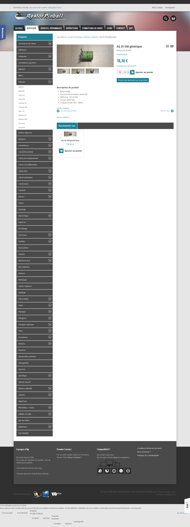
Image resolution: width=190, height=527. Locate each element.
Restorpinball (122, 54)
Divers (21, 203)
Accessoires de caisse (27, 43)
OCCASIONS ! (23, 433)
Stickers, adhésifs (25, 388)
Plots (20, 331)
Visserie (21, 395)
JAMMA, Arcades (24, 414)
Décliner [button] (46, 518)
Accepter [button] (35, 518)
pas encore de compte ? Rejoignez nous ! (45, 7)
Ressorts (21, 350)
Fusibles (21, 241)
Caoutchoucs (23, 145)
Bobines (21, 82)
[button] (182, 519)
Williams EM (22, 119)
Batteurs (21, 69)
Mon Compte (157, 7)
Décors (21, 196)
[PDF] (163, 46)
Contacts (21, 190)
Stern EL (21, 111)
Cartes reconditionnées (27, 164)
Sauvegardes (23, 363)
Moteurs (21, 273)
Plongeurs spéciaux (26, 324)
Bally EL (21, 87)
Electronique (23, 216)
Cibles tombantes (25, 177)
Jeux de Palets (23, 420)
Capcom (21, 95)
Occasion (21, 127)
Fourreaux (22, 235)
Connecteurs (23, 184)
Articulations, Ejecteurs (27, 63)
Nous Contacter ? (75, 457)
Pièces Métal (23, 299)
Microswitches (24, 267)
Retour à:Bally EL (63, 117)
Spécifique (22, 376)
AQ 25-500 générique (70, 140)
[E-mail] (172, 46)
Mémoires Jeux (24, 260)
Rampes (21, 344)
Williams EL (22, 115)
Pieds (20, 305)
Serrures (21, 369)
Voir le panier (173, 18)
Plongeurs (22, 318)
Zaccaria (21, 123)
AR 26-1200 (165, 111)
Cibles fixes (22, 171)
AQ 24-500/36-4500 (68, 111)
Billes (20, 75)
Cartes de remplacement (28, 158)
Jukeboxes (22, 427)
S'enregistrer (170, 7)
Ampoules (22, 56)
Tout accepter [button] (7, 513)
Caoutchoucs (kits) (25, 152)
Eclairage (22, 209)
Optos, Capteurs (25, 286)
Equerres (22, 222)
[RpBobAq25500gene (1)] (60, 133)
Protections (23, 337)
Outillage (22, 292)
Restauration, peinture (27, 356)
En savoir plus (182, 513)
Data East (21, 99)
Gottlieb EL (22, 103)
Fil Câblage (22, 228)
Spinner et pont (24, 382)
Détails (60, 137)
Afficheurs (22, 50)
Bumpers (22, 139)
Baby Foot (22, 401)
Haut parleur (23, 248)
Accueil (70, 37)
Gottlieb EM (22, 107)
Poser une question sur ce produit (132, 80)
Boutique (78, 37)
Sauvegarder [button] (79, 521)
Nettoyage (22, 280)
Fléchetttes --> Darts (26, 407)
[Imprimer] (167, 46)
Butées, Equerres (25, 133)
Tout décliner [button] (22, 513)
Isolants (21, 254)
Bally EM (21, 91)
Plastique (22, 312)
